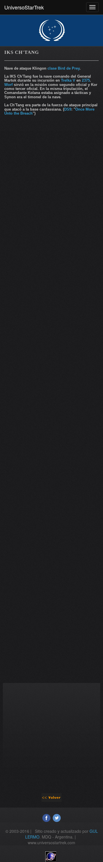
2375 (86, 80)
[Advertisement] (51, 178)
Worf (8, 85)
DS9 (67, 109)
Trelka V (68, 80)
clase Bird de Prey (63, 68)
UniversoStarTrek (24, 7)
